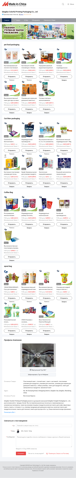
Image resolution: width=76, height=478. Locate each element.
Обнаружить (36, 20)
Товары (17, 20)
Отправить (21, 453)
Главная (6, 20)
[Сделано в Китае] (14, 4)
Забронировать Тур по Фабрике (38, 374)
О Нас (26, 20)
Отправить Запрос (12, 77)
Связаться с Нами (49, 20)
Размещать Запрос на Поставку (57, 453)
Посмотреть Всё (9, 412)
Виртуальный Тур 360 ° (39, 370)
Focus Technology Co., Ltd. (36, 465)
